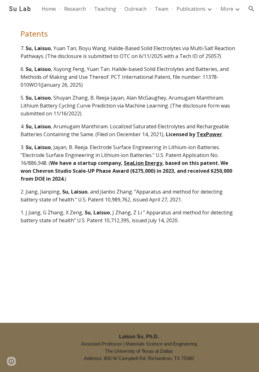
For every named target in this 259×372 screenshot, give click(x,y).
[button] (251, 8)
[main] (129, 126)
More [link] (226, 8)
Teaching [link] (105, 8)
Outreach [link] (135, 8)
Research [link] (75, 8)
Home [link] (49, 8)
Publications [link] (191, 8)
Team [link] (161, 8)
